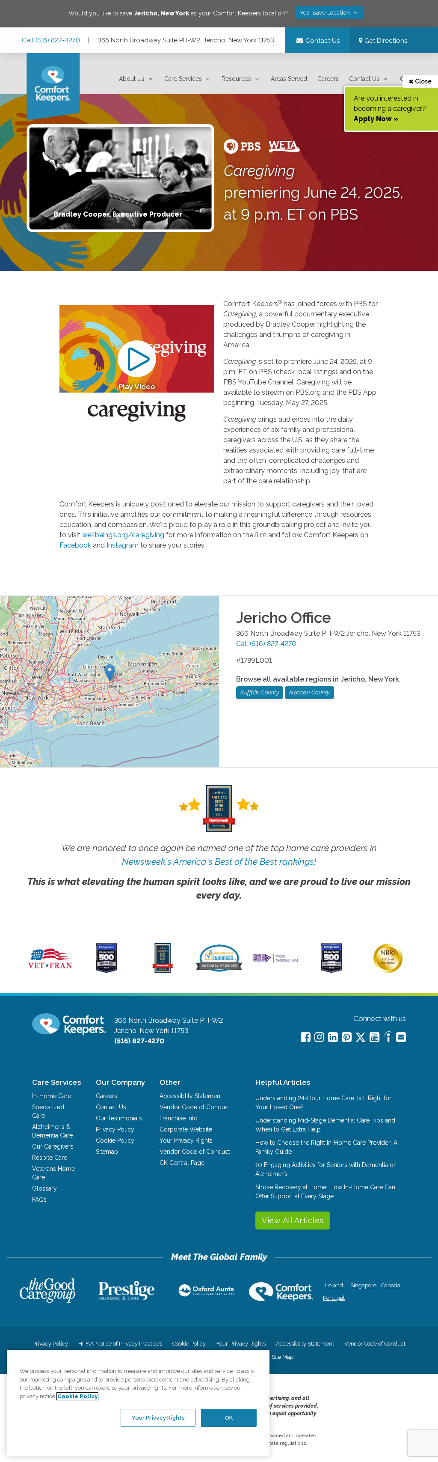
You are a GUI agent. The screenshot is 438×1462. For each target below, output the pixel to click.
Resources (236, 78)
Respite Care (49, 1157)
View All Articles (293, 1220)
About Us (132, 78)
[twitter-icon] (360, 1038)
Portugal (334, 1298)
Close (423, 81)
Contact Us (364, 78)
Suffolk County (259, 692)
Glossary (44, 1188)
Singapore (362, 1285)
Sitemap (107, 1151)
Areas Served (289, 78)
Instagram (123, 545)
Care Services (183, 78)
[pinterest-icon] (347, 1037)
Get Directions (385, 41)
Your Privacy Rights (186, 1140)
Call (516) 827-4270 (51, 40)
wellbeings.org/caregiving (123, 535)
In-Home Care (51, 1096)
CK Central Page (182, 1162)
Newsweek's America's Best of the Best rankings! (219, 861)
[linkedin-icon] (333, 1037)
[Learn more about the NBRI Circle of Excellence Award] (388, 971)
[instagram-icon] (319, 1037)
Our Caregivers (53, 1146)
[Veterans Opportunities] (50, 971)
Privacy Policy (115, 1129)
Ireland (334, 1285)
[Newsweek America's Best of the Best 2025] (162, 971)
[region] (138, 1403)
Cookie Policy (115, 1140)
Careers (328, 78)
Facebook (75, 545)
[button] (136, 78)
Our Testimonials (119, 1118)
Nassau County (309, 692)
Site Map (282, 1357)
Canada (390, 1285)
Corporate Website (186, 1129)
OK (229, 1417)
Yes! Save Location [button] (326, 12)
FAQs (39, 1199)
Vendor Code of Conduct (195, 1107)
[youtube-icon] (374, 1037)
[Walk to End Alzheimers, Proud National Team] (275, 962)
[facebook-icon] (306, 1037)
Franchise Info (179, 1118)
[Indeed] (387, 1038)
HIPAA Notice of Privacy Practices (120, 1343)
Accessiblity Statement (191, 1096)
